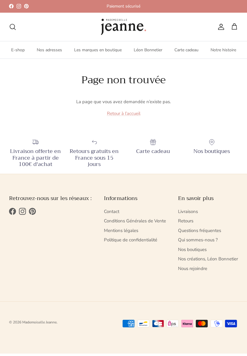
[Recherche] (12, 26)
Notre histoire (223, 50)
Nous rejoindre (192, 268)
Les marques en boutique (98, 50)
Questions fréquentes (199, 230)
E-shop (18, 50)
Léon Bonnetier (148, 50)
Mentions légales (121, 230)
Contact (111, 211)
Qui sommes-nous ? (198, 240)
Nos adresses (49, 50)
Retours (185, 221)
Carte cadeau (186, 50)
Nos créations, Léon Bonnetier (208, 259)
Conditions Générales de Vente (135, 221)
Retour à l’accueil (123, 113)
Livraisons (188, 211)
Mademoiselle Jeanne (39, 322)
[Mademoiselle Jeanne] (123, 27)
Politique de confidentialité (130, 240)
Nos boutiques (192, 249)
